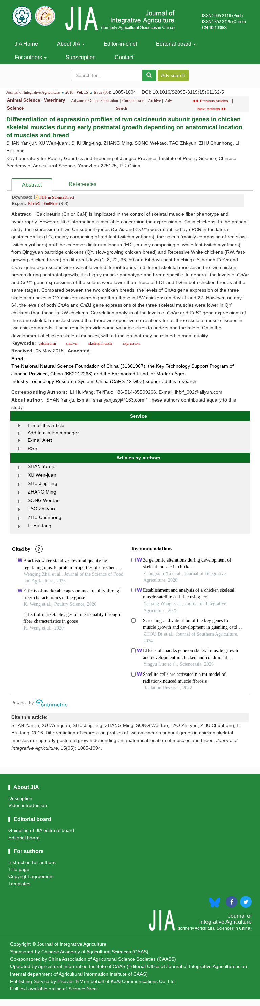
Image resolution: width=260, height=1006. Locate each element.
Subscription (81, 57)
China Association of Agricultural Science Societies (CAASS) (112, 959)
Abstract (32, 185)
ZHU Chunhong (44, 517)
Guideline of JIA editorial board (41, 830)
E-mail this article (46, 425)
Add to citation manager (53, 432)
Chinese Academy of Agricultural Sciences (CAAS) (94, 951)
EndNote (51, 203)
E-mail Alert (40, 440)
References (82, 184)
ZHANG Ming (42, 492)
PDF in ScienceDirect (56, 197)
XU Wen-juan (42, 475)
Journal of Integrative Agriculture (33, 92)
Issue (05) (102, 92)
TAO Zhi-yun (41, 508)
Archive (154, 100)
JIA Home (26, 44)
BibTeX (34, 203)
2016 (69, 92)
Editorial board (174, 44)
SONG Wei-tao (44, 500)
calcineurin (48, 343)
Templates (19, 883)
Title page (18, 869)
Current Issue (133, 100)
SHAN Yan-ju (42, 466)
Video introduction (27, 805)
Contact (124, 57)
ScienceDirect (83, 988)
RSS (32, 448)
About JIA (69, 44)
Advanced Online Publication (94, 100)
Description (20, 798)
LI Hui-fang (39, 525)
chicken (72, 343)
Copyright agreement (31, 876)
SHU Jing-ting (42, 483)
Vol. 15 (82, 92)
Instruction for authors (32, 862)
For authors (29, 57)
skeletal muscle (100, 343)
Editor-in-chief (120, 44)
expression (131, 343)
